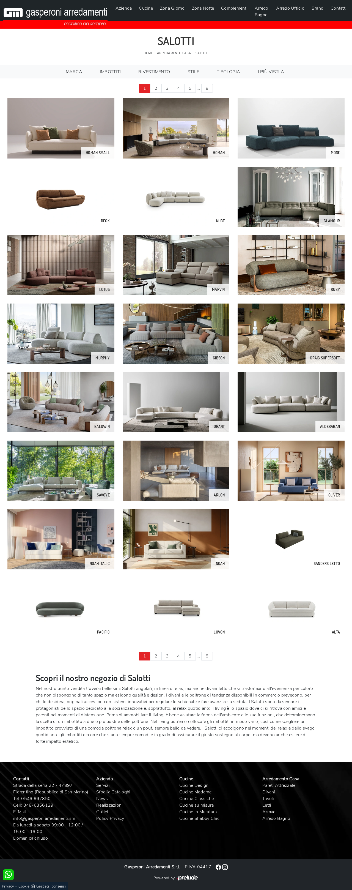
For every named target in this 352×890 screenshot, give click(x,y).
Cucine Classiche (196, 799)
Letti (266, 805)
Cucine (146, 8)
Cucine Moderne (195, 792)
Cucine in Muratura (198, 812)
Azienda (124, 8)
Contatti (338, 8)
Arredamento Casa (174, 53)
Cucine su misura (196, 805)
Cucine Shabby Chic (199, 818)
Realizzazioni (109, 805)
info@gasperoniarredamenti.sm (44, 818)
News (102, 799)
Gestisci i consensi (51, 886)
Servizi (103, 785)
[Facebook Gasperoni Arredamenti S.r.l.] (219, 867)
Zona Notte (203, 8)
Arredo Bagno (261, 11)
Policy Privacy (110, 818)
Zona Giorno (172, 8)
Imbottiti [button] (110, 72)
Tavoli (268, 799)
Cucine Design (193, 785)
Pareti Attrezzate (278, 785)
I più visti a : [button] (272, 72)
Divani (268, 792)
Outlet (102, 812)
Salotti (202, 53)
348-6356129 (38, 805)
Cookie (24, 886)
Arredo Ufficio (290, 8)
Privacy (8, 886)
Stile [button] (193, 72)
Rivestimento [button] (154, 72)
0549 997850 (36, 799)
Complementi (234, 8)
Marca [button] (74, 72)
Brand (317, 8)
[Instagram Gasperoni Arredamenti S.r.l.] (225, 867)
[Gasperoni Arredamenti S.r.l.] (55, 14)
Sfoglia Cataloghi (113, 792)
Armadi (269, 812)
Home (148, 53)
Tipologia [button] (228, 72)
